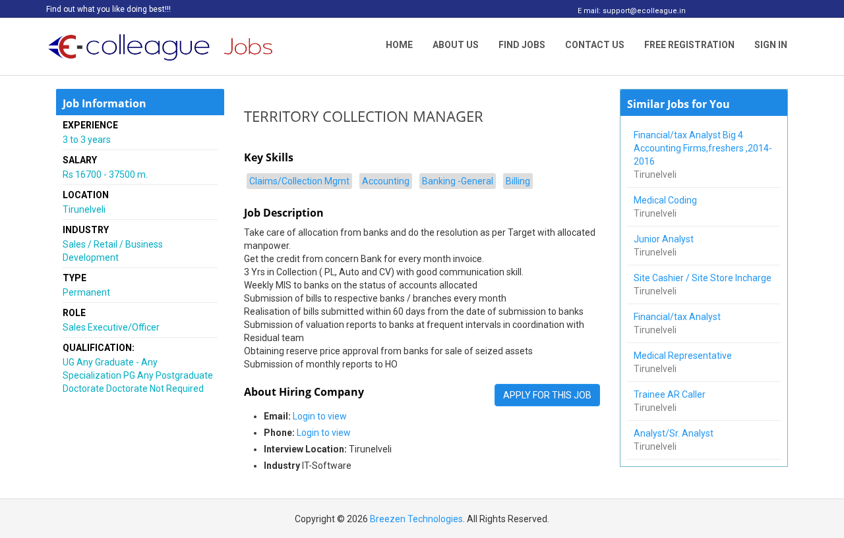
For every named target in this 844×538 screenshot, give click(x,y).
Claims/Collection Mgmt (299, 181)
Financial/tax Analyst (678, 316)
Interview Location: (305, 449)
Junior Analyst (665, 239)
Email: (277, 416)
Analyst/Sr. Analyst (674, 433)
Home (399, 45)
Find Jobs (521, 45)
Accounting (385, 181)
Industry (282, 465)
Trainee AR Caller (671, 394)
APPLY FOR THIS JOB (547, 395)
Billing (518, 181)
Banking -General (457, 181)
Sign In (770, 45)
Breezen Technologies (416, 519)
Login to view (320, 416)
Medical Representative (684, 355)
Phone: (279, 432)
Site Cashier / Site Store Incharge (703, 278)
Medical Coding (666, 200)
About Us (456, 45)
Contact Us (594, 45)
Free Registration (689, 45)
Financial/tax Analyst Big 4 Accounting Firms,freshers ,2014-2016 (703, 148)
